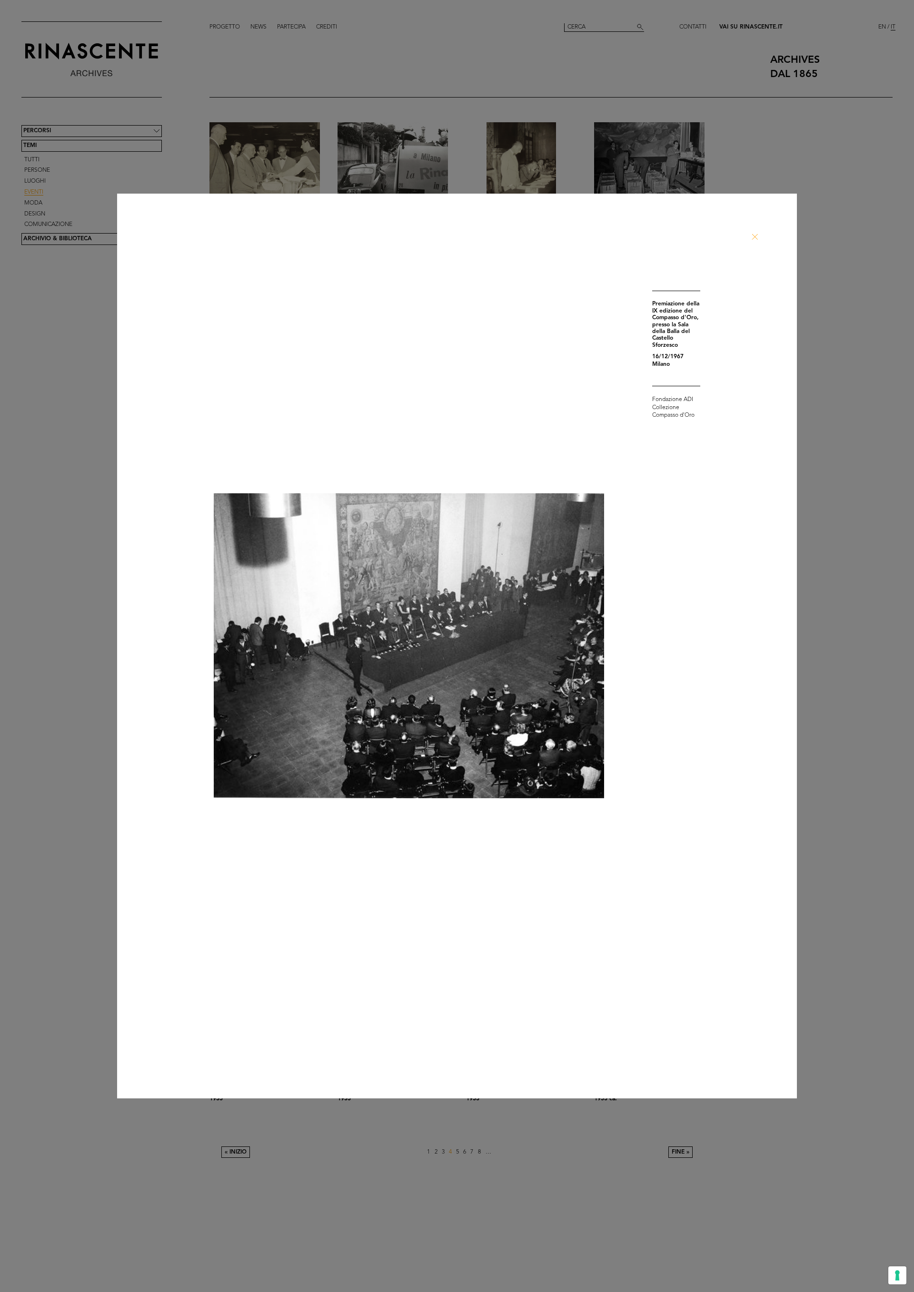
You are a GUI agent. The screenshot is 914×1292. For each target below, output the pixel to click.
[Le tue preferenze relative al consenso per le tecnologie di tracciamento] (897, 1275)
